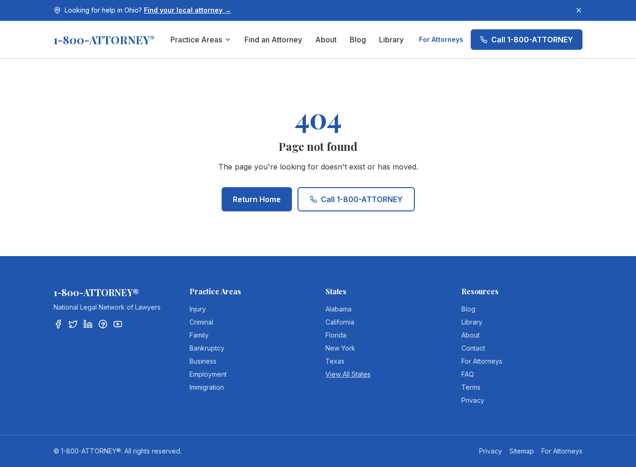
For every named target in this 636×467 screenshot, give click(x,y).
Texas (335, 361)
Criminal (201, 322)
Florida (335, 335)
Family (199, 335)
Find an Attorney (273, 39)
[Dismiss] (578, 10)
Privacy (472, 400)
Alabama (338, 309)
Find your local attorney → (187, 10)
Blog (358, 39)
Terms (470, 387)
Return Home (257, 199)
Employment (208, 374)
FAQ (467, 374)
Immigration (206, 387)
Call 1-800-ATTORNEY (532, 39)
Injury (197, 309)
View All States (348, 374)
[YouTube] (117, 324)
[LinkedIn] (88, 324)
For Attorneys (441, 39)
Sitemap (521, 451)
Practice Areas (196, 39)
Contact (473, 348)
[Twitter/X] (73, 324)
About (326, 39)
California (339, 322)
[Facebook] (58, 324)
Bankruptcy (206, 348)
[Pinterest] (103, 324)
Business (203, 361)
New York (340, 348)
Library (391, 39)
